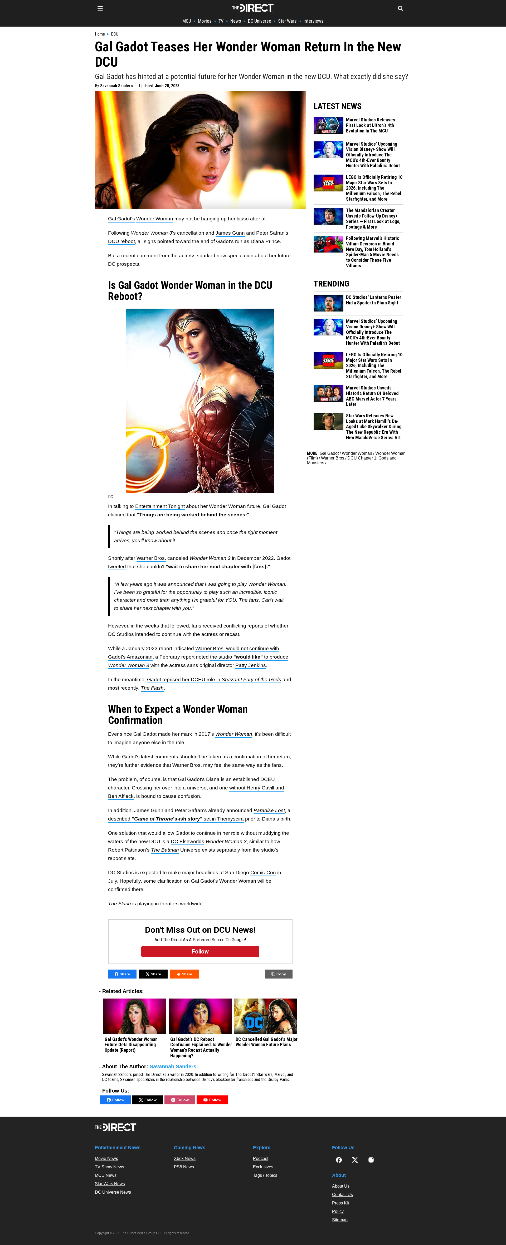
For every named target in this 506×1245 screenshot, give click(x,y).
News (235, 21)
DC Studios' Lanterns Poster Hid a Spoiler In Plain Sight (373, 300)
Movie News (106, 1158)
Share (125, 974)
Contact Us (342, 1194)
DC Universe (259, 21)
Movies (205, 21)
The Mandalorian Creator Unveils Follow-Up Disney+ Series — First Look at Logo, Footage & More (373, 218)
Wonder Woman (154, 218)
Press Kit (340, 1203)
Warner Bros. (151, 558)
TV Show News (109, 1167)
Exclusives (263, 1167)
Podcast (260, 1158)
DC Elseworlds (187, 841)
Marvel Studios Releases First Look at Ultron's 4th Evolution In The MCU (370, 125)
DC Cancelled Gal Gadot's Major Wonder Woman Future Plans (267, 1042)
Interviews (314, 21)
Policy (338, 1211)
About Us (340, 1186)
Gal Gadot (329, 453)
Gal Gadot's (121, 218)
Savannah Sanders (116, 85)
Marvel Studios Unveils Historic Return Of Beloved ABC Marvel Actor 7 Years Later (372, 396)
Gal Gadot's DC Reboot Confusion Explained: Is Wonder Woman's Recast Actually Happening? (201, 1047)
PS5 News (184, 1167)
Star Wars (287, 21)
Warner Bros (332, 458)
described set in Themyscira (176, 819)
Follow (118, 1100)
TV (220, 21)
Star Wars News (110, 1184)
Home (100, 34)
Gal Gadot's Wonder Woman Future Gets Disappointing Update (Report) (131, 1045)
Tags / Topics (265, 1175)
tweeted (117, 566)
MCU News (105, 1175)
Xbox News (185, 1158)
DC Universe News (113, 1192)
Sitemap (340, 1220)
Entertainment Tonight (160, 506)
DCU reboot (121, 241)
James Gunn (230, 233)
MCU (186, 21)
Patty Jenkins (250, 665)
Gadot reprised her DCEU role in (214, 679)
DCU (114, 34)
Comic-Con (263, 872)
